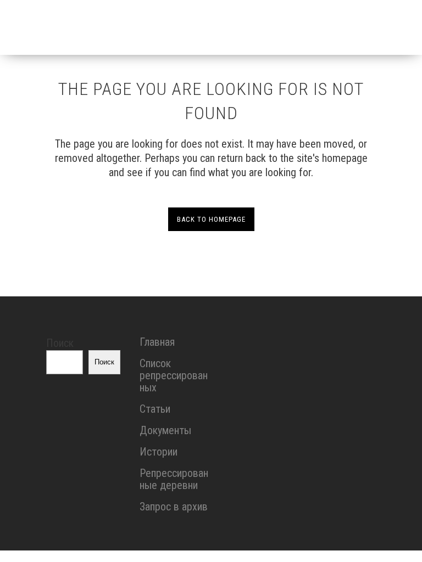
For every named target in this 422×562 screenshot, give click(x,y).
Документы (165, 430)
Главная (157, 342)
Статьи (155, 409)
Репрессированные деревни (174, 479)
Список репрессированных (174, 375)
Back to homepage (211, 219)
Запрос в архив (174, 507)
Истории (158, 452)
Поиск (60, 343)
